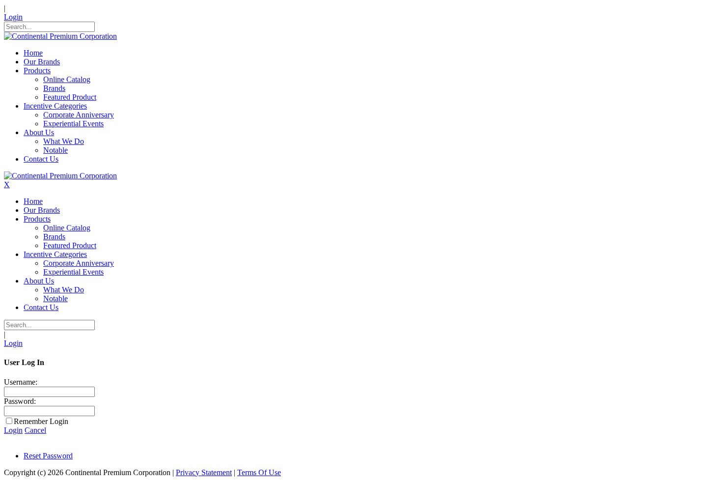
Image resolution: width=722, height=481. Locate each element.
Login (13, 17)
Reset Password (48, 456)
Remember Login (41, 421)
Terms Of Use (259, 472)
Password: (20, 401)
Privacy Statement (204, 472)
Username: (20, 382)
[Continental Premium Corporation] (60, 36)
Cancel (35, 430)
